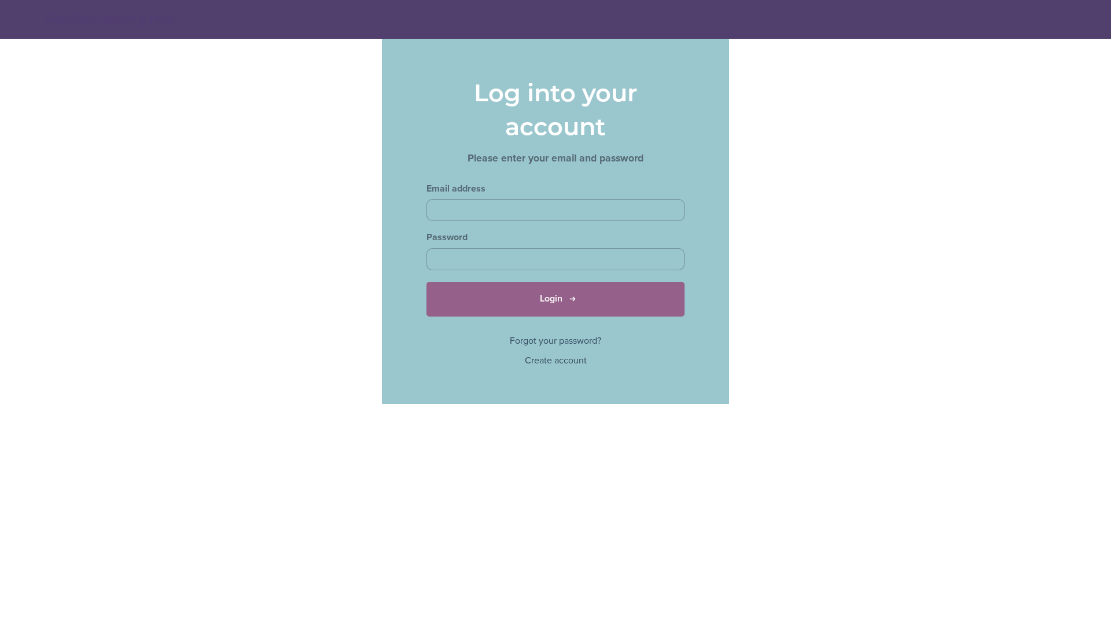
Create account (556, 360)
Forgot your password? (555, 341)
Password (447, 237)
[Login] (1059, 17)
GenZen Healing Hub (110, 18)
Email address (455, 188)
